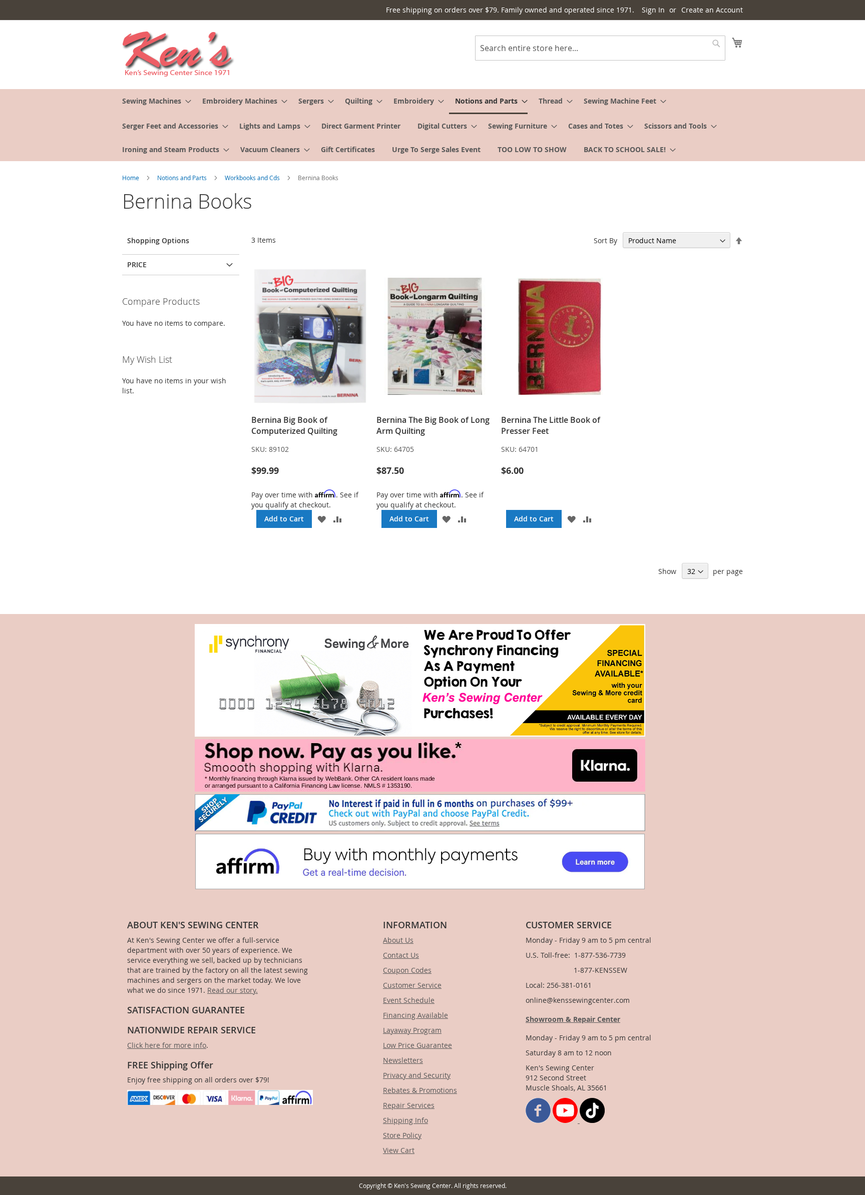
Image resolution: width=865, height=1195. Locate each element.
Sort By (605, 240)
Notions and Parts (182, 178)
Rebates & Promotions (420, 1090)
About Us (398, 940)
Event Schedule (409, 1000)
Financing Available (415, 1015)
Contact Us (401, 955)
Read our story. (232, 990)
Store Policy (402, 1135)
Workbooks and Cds (253, 178)
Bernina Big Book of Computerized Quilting (294, 425)
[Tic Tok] (592, 1120)
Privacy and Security (417, 1075)
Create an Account (712, 10)
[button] (321, 519)
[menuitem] (153, 101)
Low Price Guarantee (417, 1045)
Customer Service (412, 985)
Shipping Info (405, 1120)
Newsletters (403, 1060)
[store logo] (178, 54)
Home (131, 178)
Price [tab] (137, 264)
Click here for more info (166, 1045)
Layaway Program (412, 1030)
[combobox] (600, 48)
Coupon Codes (407, 970)
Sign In (653, 10)
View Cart (398, 1150)
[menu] (432, 125)
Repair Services (409, 1105)
